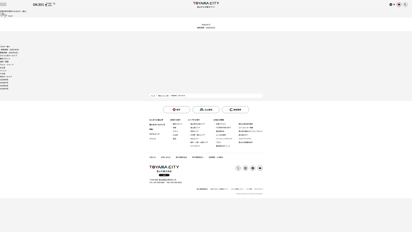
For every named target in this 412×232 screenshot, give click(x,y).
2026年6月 (4, 85)
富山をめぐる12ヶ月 (157, 124)
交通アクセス (221, 124)
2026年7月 (4, 82)
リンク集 (249, 189)
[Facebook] (252, 168)
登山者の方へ (243, 135)
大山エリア (194, 138)
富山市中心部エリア (197, 124)
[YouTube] (260, 168)
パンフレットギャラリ (224, 138)
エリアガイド (195, 146)
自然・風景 (4, 61)
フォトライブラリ (245, 138)
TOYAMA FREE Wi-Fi (223, 127)
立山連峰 (208, 109)
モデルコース (154, 134)
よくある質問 (221, 135)
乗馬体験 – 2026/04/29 (206, 27)
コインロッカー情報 (246, 127)
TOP (164, 175)
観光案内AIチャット (223, 146)
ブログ (218, 142)
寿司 (178, 109)
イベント (3, 70)
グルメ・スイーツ (7, 64)
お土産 (2, 67)
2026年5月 (4, 88)
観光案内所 (220, 131)
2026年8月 (4, 79)
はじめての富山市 (156, 119)
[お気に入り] (399, 4)
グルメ (175, 131)
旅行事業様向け (197, 157)
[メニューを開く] (3, 4)
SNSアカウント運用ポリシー (219, 189)
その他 (2, 73)
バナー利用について (237, 189)
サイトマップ (258, 189)
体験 (174, 127)
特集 (151, 129)
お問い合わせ (166, 157)
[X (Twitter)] (238, 168)
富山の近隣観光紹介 (246, 142)
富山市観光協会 (181, 157)
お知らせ (152, 157)
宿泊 (174, 138)
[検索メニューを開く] (405, 4)
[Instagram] (245, 168)
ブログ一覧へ (5, 46)
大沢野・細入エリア (197, 135)
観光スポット (5, 58)
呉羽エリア (194, 131)
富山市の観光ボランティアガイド (251, 131)
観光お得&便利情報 (246, 124)
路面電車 (237, 109)
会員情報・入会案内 (216, 157)
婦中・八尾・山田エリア (199, 142)
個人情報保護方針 (202, 189)
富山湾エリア (195, 127)
